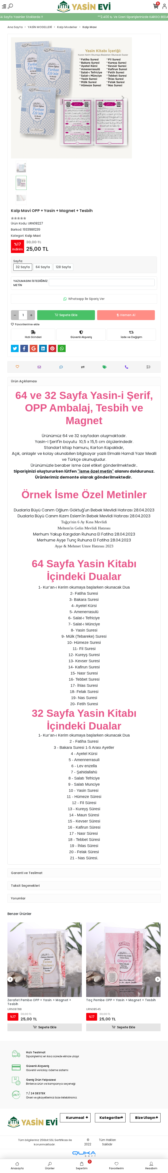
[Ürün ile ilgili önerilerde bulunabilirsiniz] (149, 367)
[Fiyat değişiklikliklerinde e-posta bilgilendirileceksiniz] (106, 367)
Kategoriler (110, 1117)
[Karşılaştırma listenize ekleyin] (84, 367)
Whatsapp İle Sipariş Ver (86, 299)
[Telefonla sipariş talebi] (127, 367)
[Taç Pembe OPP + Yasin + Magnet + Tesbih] (123, 959)
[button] (20, 97)
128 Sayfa (63, 267)
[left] (10, 979)
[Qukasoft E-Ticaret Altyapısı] (84, 1154)
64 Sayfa (43, 267)
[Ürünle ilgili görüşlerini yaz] (62, 367)
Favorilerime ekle (27, 324)
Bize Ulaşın (145, 1117)
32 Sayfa (23, 267)
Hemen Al (127, 315)
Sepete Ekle (68, 315)
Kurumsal (75, 1117)
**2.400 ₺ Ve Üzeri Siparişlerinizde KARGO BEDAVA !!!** (119, 17)
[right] (158, 979)
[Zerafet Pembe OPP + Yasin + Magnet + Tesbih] (44, 959)
